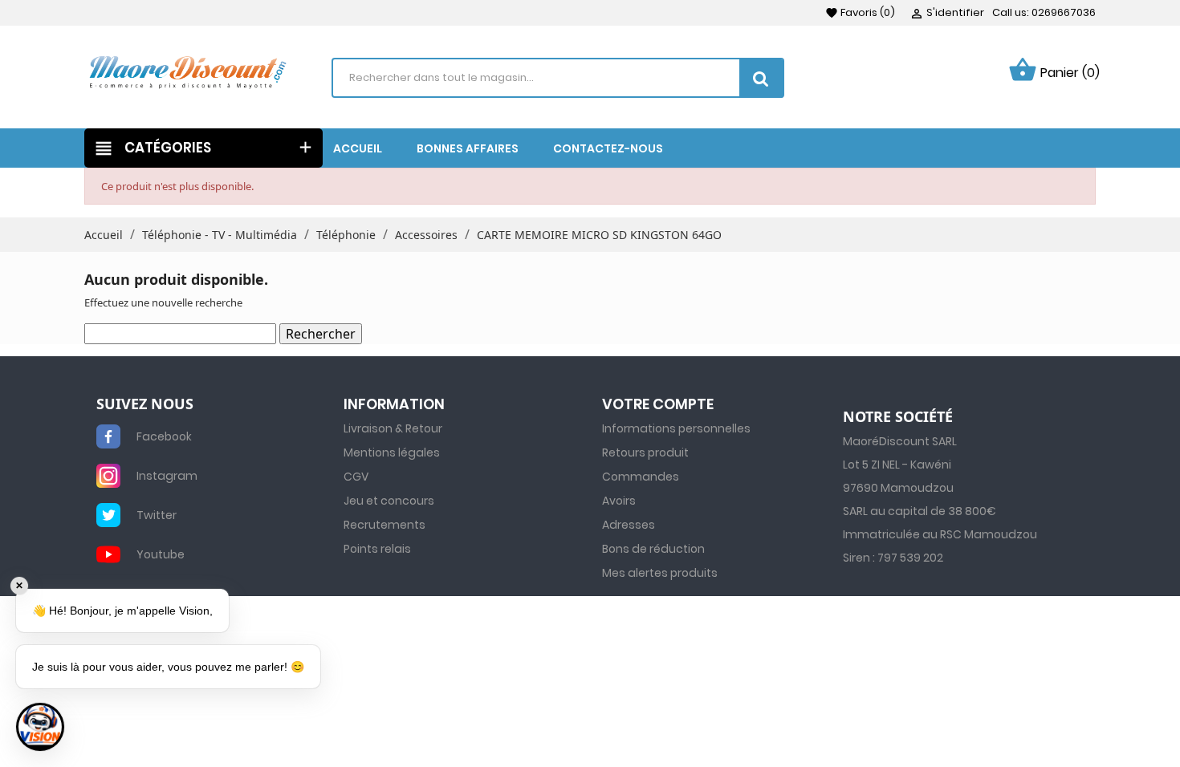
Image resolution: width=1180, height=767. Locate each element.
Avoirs (619, 501)
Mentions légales (392, 452)
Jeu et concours (389, 501)
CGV (356, 477)
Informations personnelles (676, 428)
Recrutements (384, 525)
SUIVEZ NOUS (144, 404)
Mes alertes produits (660, 573)
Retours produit (645, 452)
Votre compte (658, 404)
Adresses (628, 525)
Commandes (640, 477)
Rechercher (321, 334)
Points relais (377, 549)
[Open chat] (40, 727)
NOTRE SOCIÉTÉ (898, 417)
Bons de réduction (653, 549)
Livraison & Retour (393, 428)
